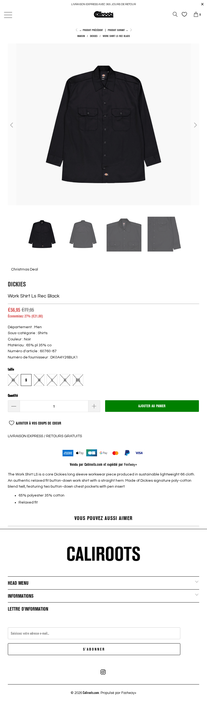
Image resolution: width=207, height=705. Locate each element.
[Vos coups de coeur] (183, 14)
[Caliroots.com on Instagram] (103, 672)
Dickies (17, 284)
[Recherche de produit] (175, 14)
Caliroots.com (91, 692)
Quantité (13, 395)
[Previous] (12, 125)
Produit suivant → (118, 30)
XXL (78, 380)
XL (65, 380)
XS (13, 380)
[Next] (195, 125)
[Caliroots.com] (103, 14)
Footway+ (130, 464)
